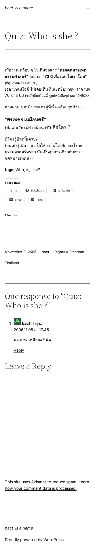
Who (19, 169)
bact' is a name (19, 7)
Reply (19, 350)
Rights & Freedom (69, 252)
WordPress (54, 539)
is (27, 169)
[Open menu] (87, 8)
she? (35, 169)
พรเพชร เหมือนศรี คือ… (34, 340)
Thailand (12, 263)
